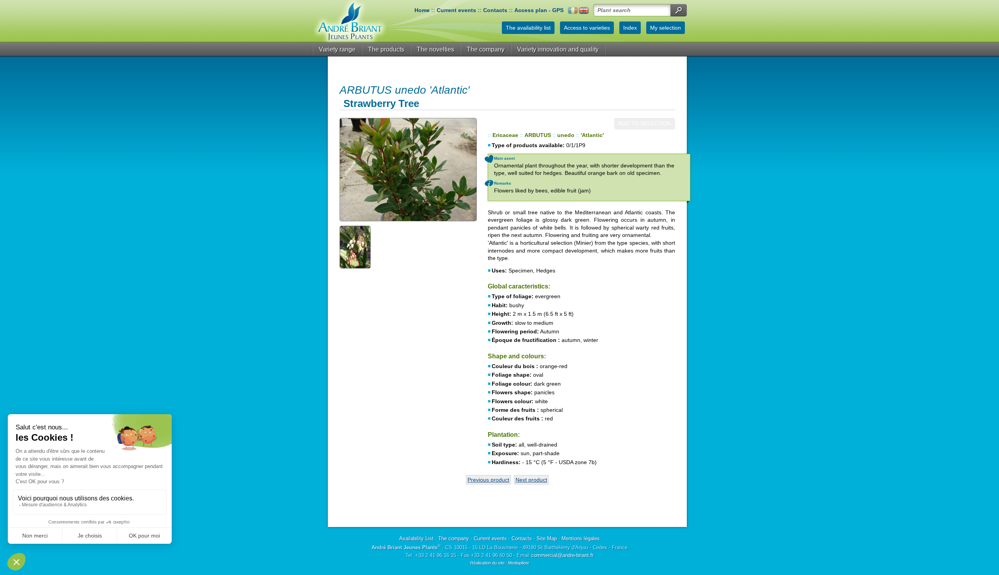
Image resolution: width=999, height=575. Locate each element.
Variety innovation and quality (558, 49)
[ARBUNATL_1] (408, 169)
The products (386, 49)
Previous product (488, 480)
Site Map (547, 538)
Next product (531, 480)
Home (422, 10)
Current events (456, 10)
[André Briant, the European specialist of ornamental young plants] (350, 21)
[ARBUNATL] (361, 246)
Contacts (495, 10)
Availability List (416, 538)
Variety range (337, 49)
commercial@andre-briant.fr (562, 555)
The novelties (435, 49)
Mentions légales (581, 538)
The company (486, 49)
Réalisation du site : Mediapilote (499, 563)
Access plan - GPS (538, 10)
